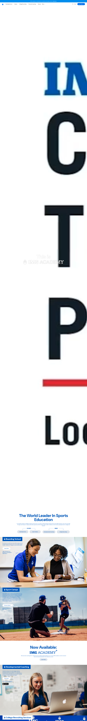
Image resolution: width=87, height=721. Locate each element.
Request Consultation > (7, 552)
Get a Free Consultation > (8, 681)
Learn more (6, 548)
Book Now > (5, 609)
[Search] (73, 4)
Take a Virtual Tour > (7, 551)
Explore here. (49, 1)
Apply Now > (5, 553)
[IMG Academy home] (3, 4)
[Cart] (75, 4)
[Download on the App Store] (6, 683)
